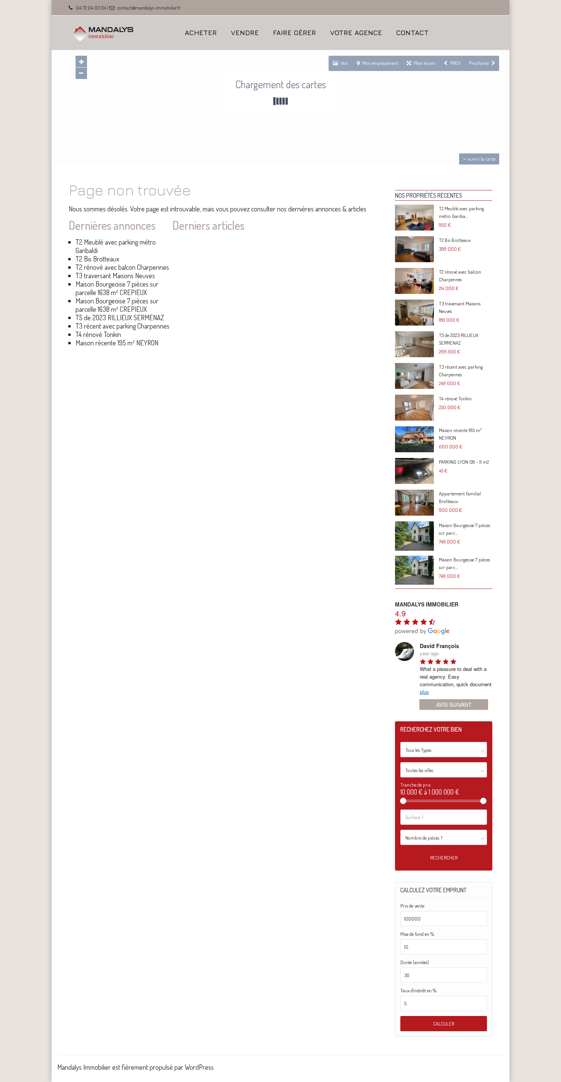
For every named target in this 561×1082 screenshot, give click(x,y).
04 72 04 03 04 (91, 8)
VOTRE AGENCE (356, 33)
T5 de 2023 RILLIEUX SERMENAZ (120, 317)
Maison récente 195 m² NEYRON (117, 343)
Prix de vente (412, 905)
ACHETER (201, 33)
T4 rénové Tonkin (98, 334)
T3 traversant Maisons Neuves (115, 275)
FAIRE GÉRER (294, 33)
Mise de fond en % (417, 934)
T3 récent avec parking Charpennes (122, 326)
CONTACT (412, 33)
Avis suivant (454, 704)
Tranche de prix (415, 784)
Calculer (443, 1024)
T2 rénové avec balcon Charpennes (122, 267)
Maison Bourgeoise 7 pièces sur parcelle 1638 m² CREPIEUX (117, 288)
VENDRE (245, 33)
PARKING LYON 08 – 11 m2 (464, 462)
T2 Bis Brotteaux (97, 259)
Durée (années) (414, 962)
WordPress (199, 1067)
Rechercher (444, 858)
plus (424, 691)
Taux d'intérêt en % (418, 990)
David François (439, 646)
